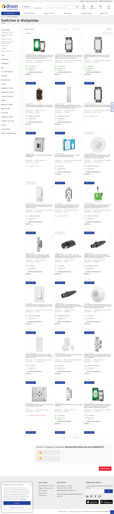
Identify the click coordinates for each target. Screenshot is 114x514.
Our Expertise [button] (28, 13)
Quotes (82, 1)
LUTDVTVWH (29, 303)
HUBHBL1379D (29, 153)
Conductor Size (7, 96)
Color (3, 84)
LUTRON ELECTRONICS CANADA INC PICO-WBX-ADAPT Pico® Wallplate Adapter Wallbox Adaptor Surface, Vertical (39, 356)
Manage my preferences (17, 507)
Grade (3, 100)
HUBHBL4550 (29, 104)
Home (2, 16)
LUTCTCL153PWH (59, 54)
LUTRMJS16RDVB (88, 203)
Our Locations (42, 490)
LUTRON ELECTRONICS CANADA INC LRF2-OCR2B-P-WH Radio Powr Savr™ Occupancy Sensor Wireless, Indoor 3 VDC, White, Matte (97, 156)
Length (3, 125)
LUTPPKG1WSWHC (60, 153)
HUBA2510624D (59, 104)
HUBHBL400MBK (59, 303)
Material (4, 76)
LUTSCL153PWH (88, 403)
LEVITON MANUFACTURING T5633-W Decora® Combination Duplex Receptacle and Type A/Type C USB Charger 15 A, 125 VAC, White (67, 206)
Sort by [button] (109, 29)
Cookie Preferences (63, 511)
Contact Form (42, 495)
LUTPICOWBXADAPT (31, 353)
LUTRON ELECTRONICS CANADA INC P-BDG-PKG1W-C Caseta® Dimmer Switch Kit (69, 355)
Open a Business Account (46, 485)
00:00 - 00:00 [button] (27, 8)
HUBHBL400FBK (88, 253)
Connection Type (7, 121)
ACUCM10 (87, 303)
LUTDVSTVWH (88, 54)
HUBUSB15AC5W (88, 353)
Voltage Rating (7, 72)
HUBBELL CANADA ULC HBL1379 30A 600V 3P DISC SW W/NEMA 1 (39, 155)
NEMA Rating (5, 109)
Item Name (4, 59)
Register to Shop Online (105, 1)
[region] (17, 497)
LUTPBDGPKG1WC (60, 353)
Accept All (17, 503)
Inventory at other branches (35, 72)
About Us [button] (103, 13)
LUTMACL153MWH (89, 104)
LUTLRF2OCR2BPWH (89, 153)
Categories (5, 30)
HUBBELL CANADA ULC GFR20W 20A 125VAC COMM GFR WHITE (68, 405)
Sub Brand (5, 64)
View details (89, 133)
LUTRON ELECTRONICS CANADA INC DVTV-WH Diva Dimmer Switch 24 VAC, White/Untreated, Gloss (39, 305)
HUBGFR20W (58, 403)
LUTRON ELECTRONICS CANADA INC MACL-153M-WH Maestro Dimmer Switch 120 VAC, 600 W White (98, 106)
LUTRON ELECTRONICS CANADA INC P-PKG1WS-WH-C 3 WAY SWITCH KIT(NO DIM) (67, 155)
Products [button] (11, 13)
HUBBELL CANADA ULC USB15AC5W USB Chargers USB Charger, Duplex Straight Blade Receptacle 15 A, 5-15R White (97, 356)
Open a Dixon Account (91, 1)
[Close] (30, 484)
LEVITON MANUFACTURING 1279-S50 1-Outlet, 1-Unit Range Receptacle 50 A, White (39, 405)
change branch (38, 8)
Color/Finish (6, 129)
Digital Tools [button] (48, 13)
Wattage (4, 113)
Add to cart (30, 83)
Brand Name (5, 80)
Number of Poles (7, 88)
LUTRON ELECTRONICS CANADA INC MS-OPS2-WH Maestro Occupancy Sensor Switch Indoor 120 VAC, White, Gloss (39, 206)
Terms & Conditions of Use (75, 511)
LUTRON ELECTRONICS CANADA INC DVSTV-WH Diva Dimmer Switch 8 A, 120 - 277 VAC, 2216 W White (97, 57)
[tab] (10, 30)
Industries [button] (67, 13)
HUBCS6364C (59, 253)
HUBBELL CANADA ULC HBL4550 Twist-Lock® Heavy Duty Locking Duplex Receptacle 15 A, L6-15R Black (39, 106)
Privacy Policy (23, 499)
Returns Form (42, 493)
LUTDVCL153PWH (30, 54)
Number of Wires (7, 117)
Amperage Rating (7, 92)
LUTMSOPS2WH (30, 203)
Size (2, 68)
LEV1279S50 (29, 403)
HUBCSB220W (30, 253)
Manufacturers (86, 13)
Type (2, 55)
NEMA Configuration (8, 133)
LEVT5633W (58, 203)
